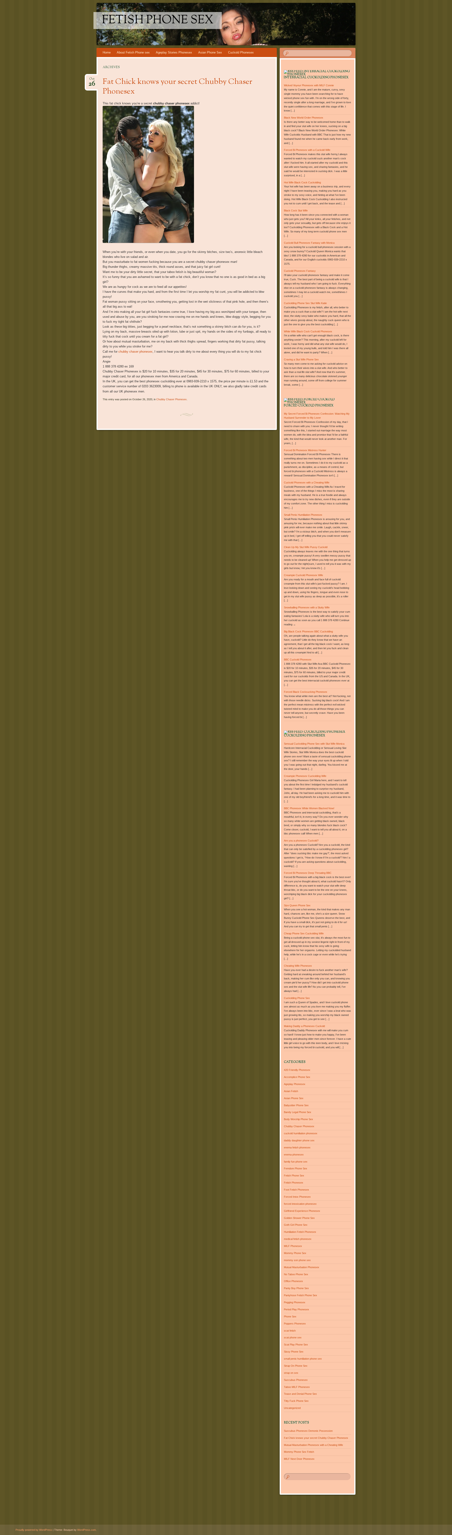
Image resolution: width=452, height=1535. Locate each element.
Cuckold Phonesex (241, 52)
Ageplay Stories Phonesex (174, 52)
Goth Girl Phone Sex (295, 1224)
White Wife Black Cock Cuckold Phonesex (308, 331)
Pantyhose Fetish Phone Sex (300, 1295)
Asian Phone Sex (210, 52)
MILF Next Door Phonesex (299, 1458)
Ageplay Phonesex (294, 1084)
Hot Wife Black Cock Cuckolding (302, 182)
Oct (92, 80)
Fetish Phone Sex (158, 20)
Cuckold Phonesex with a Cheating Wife (306, 482)
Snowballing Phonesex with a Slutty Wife (307, 607)
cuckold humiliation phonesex (300, 1133)
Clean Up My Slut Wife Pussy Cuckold (305, 547)
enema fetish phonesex (297, 1147)
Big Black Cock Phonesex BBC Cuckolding (308, 631)
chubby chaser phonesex (135, 351)
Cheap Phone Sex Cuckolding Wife (304, 933)
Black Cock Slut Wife (296, 210)
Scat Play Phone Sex (296, 1344)
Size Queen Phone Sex (297, 905)
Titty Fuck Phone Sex (296, 1400)
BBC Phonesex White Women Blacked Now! (309, 808)
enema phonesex (294, 1154)
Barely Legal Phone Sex (297, 1112)
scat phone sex (293, 1337)
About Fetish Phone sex (133, 52)
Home (107, 52)
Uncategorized (292, 1408)
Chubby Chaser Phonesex (171, 399)
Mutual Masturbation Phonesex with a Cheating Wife (313, 1445)
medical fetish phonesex (297, 1239)
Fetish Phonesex (293, 1182)
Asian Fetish (291, 1091)
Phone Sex (290, 1316)
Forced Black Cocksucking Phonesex (305, 691)
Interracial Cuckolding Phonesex (316, 77)
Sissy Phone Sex (293, 1351)
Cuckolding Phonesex (304, 736)
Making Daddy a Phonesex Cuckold (304, 1026)
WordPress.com (86, 1529)
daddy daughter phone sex (299, 1140)
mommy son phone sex (297, 1260)
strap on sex (291, 1372)
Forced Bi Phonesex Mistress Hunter (305, 450)
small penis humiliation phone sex (303, 1358)
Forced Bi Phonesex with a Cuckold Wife (307, 150)
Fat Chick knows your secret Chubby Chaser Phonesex (177, 86)
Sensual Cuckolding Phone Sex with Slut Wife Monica (314, 743)
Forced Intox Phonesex (297, 1196)
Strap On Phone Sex (295, 1365)
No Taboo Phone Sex (296, 1274)
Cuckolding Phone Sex (297, 998)
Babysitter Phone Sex (296, 1105)
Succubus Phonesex (296, 1379)
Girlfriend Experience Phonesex (302, 1210)
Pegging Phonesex (294, 1302)
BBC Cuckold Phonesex (297, 659)
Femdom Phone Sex (295, 1168)
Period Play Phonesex (296, 1309)
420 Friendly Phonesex (297, 1070)
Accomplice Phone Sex (297, 1077)
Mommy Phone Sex (295, 1253)
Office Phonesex (293, 1281)
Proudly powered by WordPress (34, 1529)
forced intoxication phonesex (300, 1203)
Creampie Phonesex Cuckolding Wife (305, 776)
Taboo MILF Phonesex (297, 1387)
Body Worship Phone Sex (298, 1119)
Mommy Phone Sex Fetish (299, 1451)
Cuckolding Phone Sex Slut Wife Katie (305, 303)
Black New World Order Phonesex (303, 117)
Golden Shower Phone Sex (299, 1218)
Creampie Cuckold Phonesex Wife (303, 575)
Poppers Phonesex (295, 1323)
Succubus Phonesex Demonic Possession (308, 1430)
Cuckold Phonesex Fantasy (300, 270)
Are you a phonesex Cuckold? (301, 840)
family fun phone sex (295, 1161)
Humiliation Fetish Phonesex (300, 1231)
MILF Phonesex (293, 1246)
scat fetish (290, 1330)
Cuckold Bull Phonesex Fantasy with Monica (309, 242)
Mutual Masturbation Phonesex (301, 1267)
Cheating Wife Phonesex (298, 965)
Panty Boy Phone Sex (296, 1288)
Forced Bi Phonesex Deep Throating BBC (307, 872)
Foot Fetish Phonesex (296, 1189)
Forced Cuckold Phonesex (308, 406)
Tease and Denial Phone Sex (300, 1393)
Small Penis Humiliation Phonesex (303, 514)
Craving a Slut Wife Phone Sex (301, 359)
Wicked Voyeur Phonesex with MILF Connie (309, 85)
